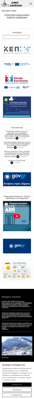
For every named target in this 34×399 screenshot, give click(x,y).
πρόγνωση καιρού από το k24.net (17, 279)
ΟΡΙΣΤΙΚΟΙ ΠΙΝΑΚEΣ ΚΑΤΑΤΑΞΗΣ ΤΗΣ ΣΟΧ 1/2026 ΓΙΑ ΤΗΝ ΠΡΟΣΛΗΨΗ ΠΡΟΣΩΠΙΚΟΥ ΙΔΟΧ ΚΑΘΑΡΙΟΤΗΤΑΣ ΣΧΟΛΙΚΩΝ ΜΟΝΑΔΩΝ (17, 145)
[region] (17, 380)
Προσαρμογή (17, 390)
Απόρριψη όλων (17, 395)
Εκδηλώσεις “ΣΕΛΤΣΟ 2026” (17, 160)
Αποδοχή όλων (17, 384)
